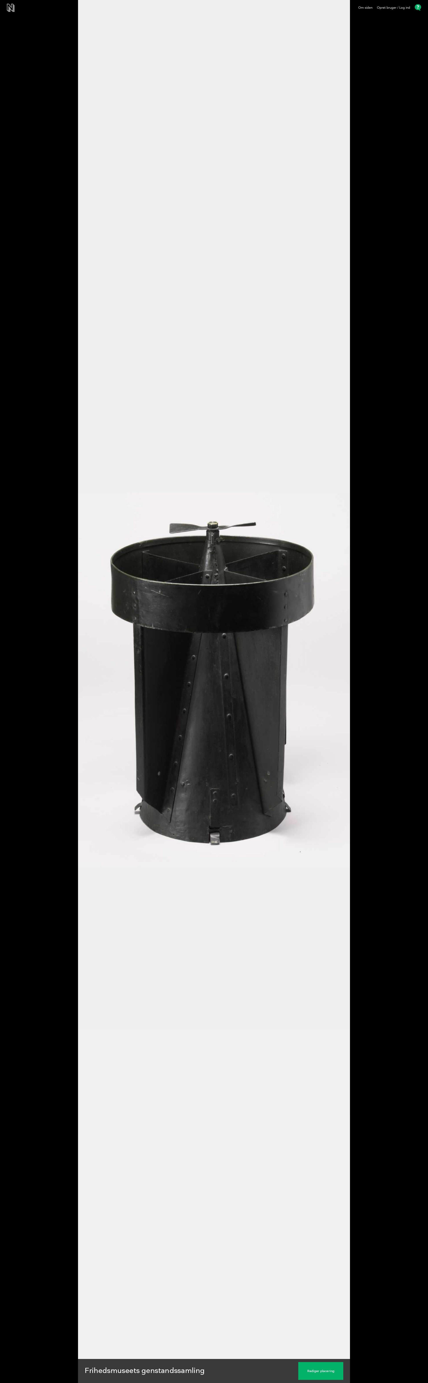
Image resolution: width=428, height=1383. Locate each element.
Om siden (365, 7)
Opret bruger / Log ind (393, 7)
